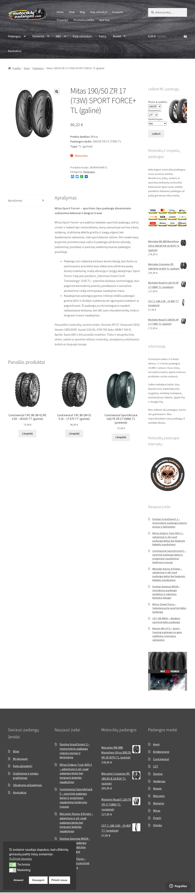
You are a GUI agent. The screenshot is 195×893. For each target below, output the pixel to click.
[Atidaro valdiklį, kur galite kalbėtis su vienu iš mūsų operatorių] (178, 886)
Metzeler (159, 796)
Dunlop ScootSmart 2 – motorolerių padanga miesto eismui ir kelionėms (169, 522)
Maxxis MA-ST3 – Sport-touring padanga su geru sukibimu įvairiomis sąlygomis (167, 634)
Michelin (158, 803)
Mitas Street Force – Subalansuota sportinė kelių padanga (169, 608)
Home (60, 12)
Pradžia (16, 68)
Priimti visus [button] (59, 880)
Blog (82, 12)
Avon (156, 744)
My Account (20, 759)
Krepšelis (117, 12)
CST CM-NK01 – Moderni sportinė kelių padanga (166, 620)
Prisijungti (62, 20)
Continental (161, 759)
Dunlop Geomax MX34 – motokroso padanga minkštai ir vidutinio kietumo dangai (166, 592)
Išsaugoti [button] (38, 880)
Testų (102, 36)
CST (155, 766)
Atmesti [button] (18, 880)
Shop (72, 12)
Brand (117, 36)
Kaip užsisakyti (98, 12)
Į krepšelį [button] (27, 433)
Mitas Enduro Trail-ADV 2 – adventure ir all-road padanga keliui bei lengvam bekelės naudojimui (168, 538)
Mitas (156, 810)
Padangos (14, 36)
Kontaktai (14, 51)
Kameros (38, 36)
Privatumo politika (84, 20)
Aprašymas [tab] (15, 200)
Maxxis (157, 788)
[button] (57, 92)
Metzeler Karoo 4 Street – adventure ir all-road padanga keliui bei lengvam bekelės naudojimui (168, 574)
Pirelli (157, 818)
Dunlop (158, 774)
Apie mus (104, 20)
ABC (58, 36)
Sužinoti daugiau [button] (20, 858)
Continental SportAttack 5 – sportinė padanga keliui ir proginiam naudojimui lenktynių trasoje (169, 556)
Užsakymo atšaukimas (27, 785)
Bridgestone (161, 752)
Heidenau (159, 781)
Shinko (157, 825)
